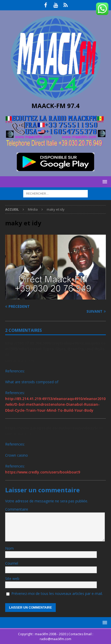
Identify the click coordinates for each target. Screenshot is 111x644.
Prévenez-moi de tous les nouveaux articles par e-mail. (57, 593)
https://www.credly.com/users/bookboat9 (42, 472)
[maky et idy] (55, 296)
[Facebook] (45, 5)
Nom (9, 548)
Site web (12, 578)
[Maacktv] (65, 5)
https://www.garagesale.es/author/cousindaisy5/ (51, 427)
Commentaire (16, 509)
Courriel (11, 563)
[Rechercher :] (55, 193)
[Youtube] (55, 5)
